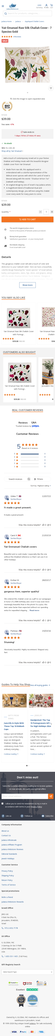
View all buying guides (39, 685)
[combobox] (27, 13)
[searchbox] (15, 479)
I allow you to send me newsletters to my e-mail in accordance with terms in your (26, 805)
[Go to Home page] (12, 6)
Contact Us (6, 835)
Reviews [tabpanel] (23, 422)
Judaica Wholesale (9, 840)
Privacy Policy (36, 806)
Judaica (18, 21)
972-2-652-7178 (11, 928)
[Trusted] (13, 983)
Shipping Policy (8, 875)
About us (5, 831)
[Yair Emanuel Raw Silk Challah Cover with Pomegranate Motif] (18, 317)
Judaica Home (7, 21)
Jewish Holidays (8, 858)
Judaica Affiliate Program (12, 844)
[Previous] (4, 724)
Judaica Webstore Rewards (13, 902)
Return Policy (7, 880)
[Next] (51, 724)
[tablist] (27, 422)
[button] (27, 65)
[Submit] (5, 13)
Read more (34, 610)
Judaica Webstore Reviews (12, 849)
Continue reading (10, 754)
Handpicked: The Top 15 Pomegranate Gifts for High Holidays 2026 (40, 723)
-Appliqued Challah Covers (34, 21)
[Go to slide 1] (27, 92)
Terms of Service (9, 885)
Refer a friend (7, 897)
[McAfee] (27, 983)
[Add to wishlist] (50, 88)
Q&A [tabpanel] (33, 422)
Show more (27, 285)
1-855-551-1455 (11, 956)
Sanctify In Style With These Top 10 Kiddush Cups (14, 726)
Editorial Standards (9, 854)
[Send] (50, 796)
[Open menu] (3, 6)
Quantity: (6, 212)
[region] (29, 454)
